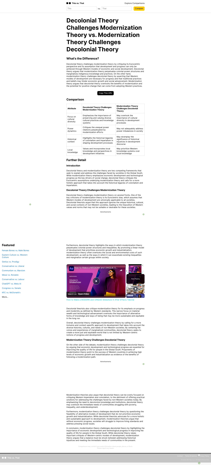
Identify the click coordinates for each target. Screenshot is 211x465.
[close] (199, 455)
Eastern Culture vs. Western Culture (14, 256)
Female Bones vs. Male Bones (15, 250)
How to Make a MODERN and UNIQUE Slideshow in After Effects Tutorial (96, 267)
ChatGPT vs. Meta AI (11, 283)
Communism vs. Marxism (13, 270)
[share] (121, 270)
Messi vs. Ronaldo (10, 275)
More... (5, 297)
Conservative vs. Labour (13, 279)
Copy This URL (105, 93)
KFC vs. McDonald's (11, 292)
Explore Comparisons (135, 3)
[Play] (127, 272)
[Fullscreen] (142, 272)
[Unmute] (130, 272)
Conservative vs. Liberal (13, 266)
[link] (70, 268)
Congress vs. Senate (11, 288)
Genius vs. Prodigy (10, 261)
